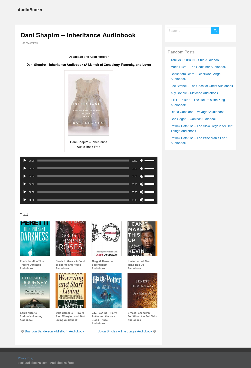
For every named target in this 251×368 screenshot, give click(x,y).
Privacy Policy (26, 358)
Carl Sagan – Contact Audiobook (193, 119)
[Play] (25, 160)
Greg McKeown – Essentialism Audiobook (102, 264)
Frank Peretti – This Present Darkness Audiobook (32, 264)
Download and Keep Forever (89, 57)
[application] (88, 160)
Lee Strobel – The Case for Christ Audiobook (202, 86)
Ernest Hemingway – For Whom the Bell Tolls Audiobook (142, 316)
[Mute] (141, 160)
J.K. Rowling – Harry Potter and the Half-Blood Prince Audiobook (104, 318)
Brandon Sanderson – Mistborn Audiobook (54, 331)
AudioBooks (30, 9)
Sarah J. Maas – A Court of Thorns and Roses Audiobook (70, 264)
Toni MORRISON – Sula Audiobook (195, 60)
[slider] (150, 160)
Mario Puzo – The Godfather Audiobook (198, 66)
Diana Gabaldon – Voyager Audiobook (197, 111)
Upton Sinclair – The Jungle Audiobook (124, 331)
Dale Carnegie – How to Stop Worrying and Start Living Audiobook (70, 316)
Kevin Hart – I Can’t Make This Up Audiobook (139, 264)
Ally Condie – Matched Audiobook (194, 93)
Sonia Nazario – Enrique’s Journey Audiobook (31, 316)
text (25, 214)
